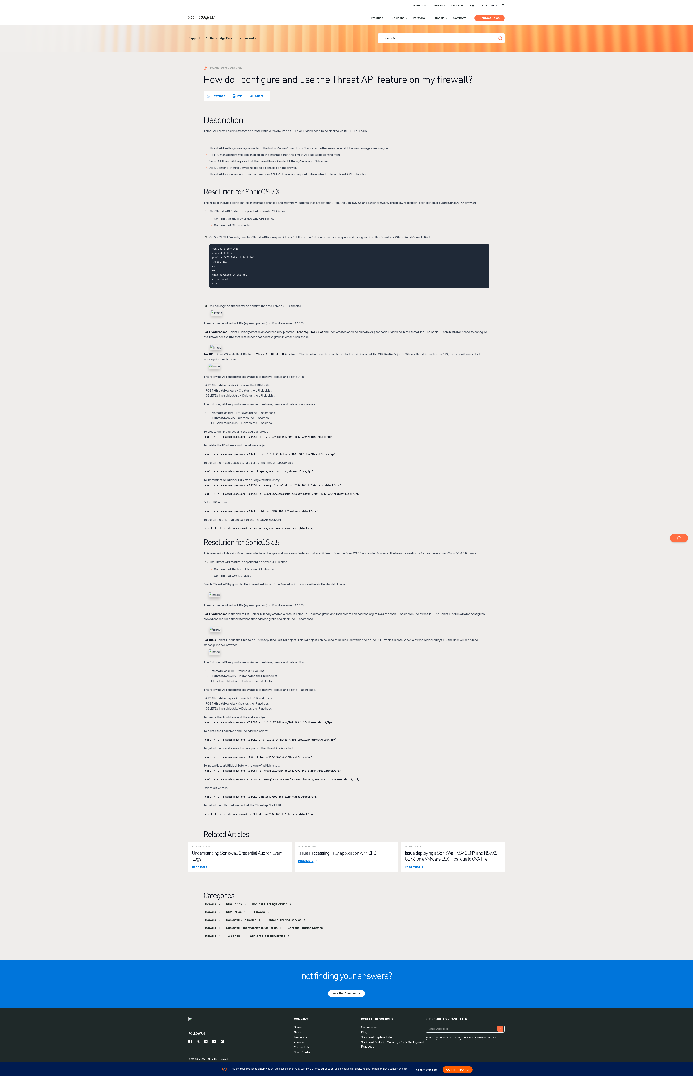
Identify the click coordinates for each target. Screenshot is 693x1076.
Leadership (301, 1037)
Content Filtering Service (269, 904)
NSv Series (234, 912)
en (492, 5)
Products (377, 18)
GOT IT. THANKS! (457, 1069)
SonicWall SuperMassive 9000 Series (252, 928)
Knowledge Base (222, 38)
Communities (369, 1027)
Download (218, 96)
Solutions (398, 18)
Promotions (439, 5)
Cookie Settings (426, 1069)
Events (483, 5)
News (297, 1032)
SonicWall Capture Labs (376, 1037)
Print (240, 96)
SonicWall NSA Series (241, 920)
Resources (457, 5)
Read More (199, 867)
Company (459, 18)
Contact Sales (490, 18)
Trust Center (302, 1052)
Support (438, 18)
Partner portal (419, 5)
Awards (299, 1042)
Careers (299, 1027)
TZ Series (233, 936)
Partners (419, 18)
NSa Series (234, 904)
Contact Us (301, 1047)
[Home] (201, 18)
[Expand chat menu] (679, 538)
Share (259, 96)
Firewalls (250, 38)
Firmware (258, 912)
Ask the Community (346, 993)
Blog (471, 5)
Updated (214, 68)
